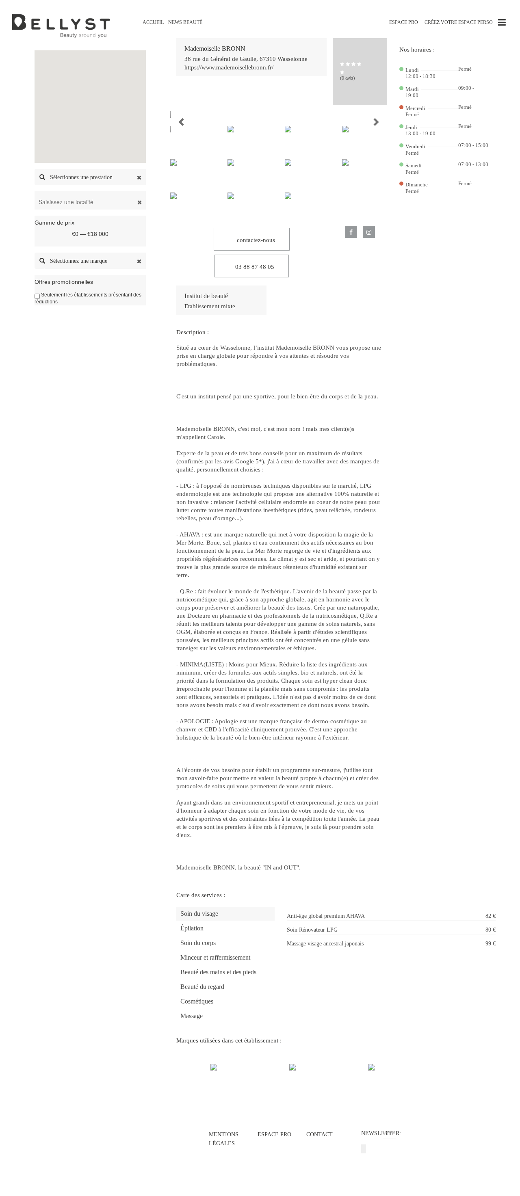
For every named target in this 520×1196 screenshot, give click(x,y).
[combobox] (95, 177)
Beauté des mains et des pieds (218, 972)
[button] (174, 114)
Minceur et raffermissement (215, 957)
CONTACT (319, 1134)
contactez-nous (255, 240)
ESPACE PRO (403, 22)
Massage (191, 1015)
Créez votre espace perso (459, 22)
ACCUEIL (153, 22)
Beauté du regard (202, 986)
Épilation (192, 928)
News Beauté (185, 22)
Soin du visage (199, 913)
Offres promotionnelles (64, 282)
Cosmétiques (196, 1001)
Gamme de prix (54, 222)
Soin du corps (198, 942)
